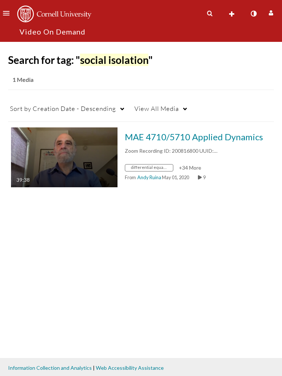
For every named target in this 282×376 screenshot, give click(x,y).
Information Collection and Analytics (50, 368)
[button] (8, 13)
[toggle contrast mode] (253, 13)
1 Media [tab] (22, 79)
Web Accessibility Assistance (130, 368)
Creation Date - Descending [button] (63, 108)
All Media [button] (156, 108)
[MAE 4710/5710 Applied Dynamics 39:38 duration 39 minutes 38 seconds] (64, 156)
